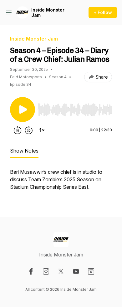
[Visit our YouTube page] (76, 271)
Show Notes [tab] (24, 151)
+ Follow (103, 12)
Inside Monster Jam (47, 12)
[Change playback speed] (42, 130)
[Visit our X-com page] (61, 271)
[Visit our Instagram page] (46, 271)
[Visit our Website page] (91, 271)
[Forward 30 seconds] (28, 130)
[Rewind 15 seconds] (17, 130)
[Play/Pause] (22, 109)
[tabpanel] (61, 182)
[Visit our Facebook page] (31, 271)
